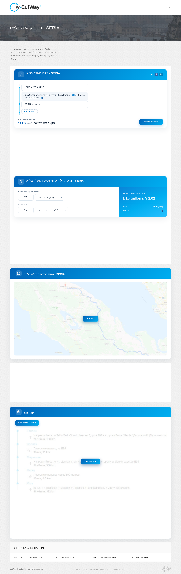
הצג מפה (90, 319)
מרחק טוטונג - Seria (140, 557)
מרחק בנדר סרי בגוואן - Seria (104, 557)
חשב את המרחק (151, 122)
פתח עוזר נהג (90, 461)
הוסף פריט (30, 111)
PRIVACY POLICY (106, 569)
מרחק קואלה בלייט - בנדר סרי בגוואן (28, 557)
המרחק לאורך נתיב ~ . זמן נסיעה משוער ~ (54, 96)
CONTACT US (119, 569)
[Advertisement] (90, 151)
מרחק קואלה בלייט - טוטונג (64, 557)
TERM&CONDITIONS (90, 569)
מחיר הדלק (23, 204)
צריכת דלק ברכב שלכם (28, 192)
